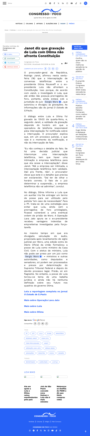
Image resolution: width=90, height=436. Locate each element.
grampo (61, 353)
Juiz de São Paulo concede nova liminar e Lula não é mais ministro (45, 394)
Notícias (19, 23)
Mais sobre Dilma (34, 312)
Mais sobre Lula (33, 306)
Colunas (29, 23)
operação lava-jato (33, 348)
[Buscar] (85, 3)
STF (33, 333)
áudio (52, 353)
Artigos (39, 23)
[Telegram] (50, 3)
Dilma (49, 333)
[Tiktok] (76, 3)
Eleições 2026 (51, 23)
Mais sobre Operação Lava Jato (41, 300)
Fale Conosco (56, 421)
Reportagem (30, 362)
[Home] (45, 12)
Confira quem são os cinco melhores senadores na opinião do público (81, 64)
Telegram (11, 62)
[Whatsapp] (46, 3)
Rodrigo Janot (31, 338)
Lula (40, 333)
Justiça (55, 362)
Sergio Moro (51, 101)
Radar (62, 23)
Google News (12, 67)
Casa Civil (45, 338)
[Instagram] (67, 3)
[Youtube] (72, 3)
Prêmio (72, 23)
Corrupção (43, 362)
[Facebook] (54, 3)
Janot (46, 343)
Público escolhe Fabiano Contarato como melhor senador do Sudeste (81, 112)
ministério (60, 333)
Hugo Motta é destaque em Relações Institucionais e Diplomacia (81, 134)
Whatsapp (11, 58)
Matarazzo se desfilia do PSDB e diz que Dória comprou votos (61, 393)
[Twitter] (58, 3)
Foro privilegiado (32, 343)
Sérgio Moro (50, 348)
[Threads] (80, 3)
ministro (41, 353)
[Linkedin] (63, 3)
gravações (30, 353)
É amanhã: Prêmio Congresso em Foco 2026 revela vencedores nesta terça (81, 87)
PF (26, 333)
